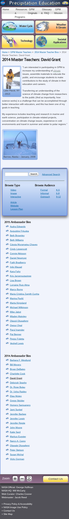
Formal (44, 190)
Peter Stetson (17, 450)
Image (13, 193)
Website (14, 205)
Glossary (47, 9)
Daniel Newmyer (18, 258)
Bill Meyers (15, 364)
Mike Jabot (15, 312)
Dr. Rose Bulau (17, 387)
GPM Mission (58, 11)
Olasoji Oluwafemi (19, 321)
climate (56, 70)
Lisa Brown (15, 280)
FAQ (46, 13)
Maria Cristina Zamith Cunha (24, 294)
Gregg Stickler (17, 400)
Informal (44, 193)
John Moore (16, 427)
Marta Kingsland (18, 303)
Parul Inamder (17, 330)
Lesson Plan (16, 209)
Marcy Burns (16, 289)
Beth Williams (17, 240)
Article (13, 202)
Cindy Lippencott (18, 249)
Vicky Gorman (17, 459)
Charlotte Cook (17, 373)
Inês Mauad (16, 267)
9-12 (58, 196)
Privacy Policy (10, 504)
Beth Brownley (17, 235)
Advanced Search (51, 174)
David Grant (16, 378)
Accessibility (26, 504)
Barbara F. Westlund (20, 360)
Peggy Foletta (17, 339)
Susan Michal (17, 454)
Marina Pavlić (17, 298)
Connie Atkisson (18, 253)
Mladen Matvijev (18, 316)
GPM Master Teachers (20, 52)
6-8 (58, 193)
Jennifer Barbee (18, 414)
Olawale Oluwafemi (20, 445)
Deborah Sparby (18, 382)
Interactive (15, 196)
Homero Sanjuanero (20, 405)
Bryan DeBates (17, 369)
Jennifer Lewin (17, 418)
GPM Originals (32, 11)
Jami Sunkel (16, 409)
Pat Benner (15, 334)
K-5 (58, 190)
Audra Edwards (18, 226)
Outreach (45, 196)
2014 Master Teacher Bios (46, 52)
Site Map (8, 514)
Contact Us (55, 478)
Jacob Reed (21, 497)
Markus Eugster (18, 436)
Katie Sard (15, 432)
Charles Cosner (24, 494)
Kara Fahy (15, 271)
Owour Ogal (16, 325)
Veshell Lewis (17, 343)
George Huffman (24, 487)
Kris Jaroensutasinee (20, 276)
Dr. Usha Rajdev (18, 391)
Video (13, 190)
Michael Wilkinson (19, 307)
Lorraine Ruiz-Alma (20, 285)
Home (6, 9)
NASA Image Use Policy (16, 507)
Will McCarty (19, 490)
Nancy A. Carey (18, 441)
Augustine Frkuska (19, 231)
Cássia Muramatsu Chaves (23, 244)
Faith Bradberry (18, 262)
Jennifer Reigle (17, 423)
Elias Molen (16, 396)
